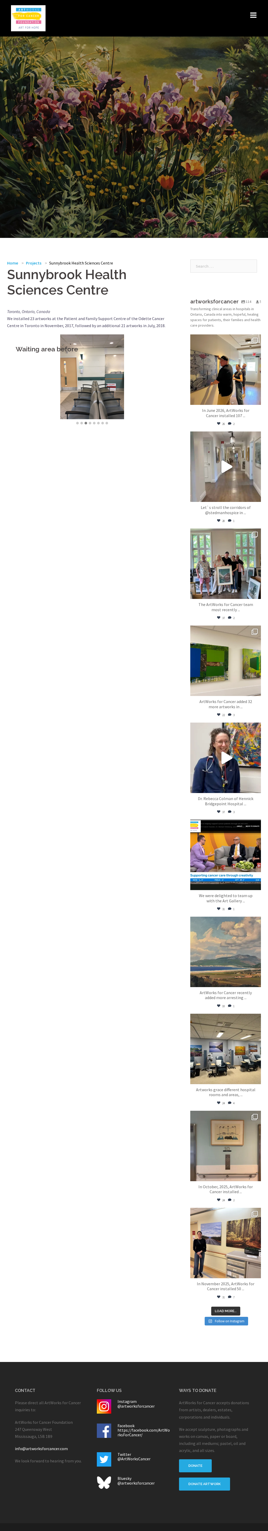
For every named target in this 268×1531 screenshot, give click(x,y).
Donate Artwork (204, 1484)
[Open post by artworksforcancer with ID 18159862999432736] (225, 855)
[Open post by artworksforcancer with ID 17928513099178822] (225, 1243)
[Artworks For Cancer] (28, 17)
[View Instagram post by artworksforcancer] (255, 398)
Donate (195, 1466)
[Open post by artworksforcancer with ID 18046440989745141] (225, 952)
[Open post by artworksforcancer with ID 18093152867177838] (225, 661)
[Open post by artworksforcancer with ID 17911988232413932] (225, 466)
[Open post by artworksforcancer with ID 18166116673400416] (225, 1146)
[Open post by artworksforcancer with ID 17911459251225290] (225, 564)
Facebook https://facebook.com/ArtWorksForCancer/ (144, 1430)
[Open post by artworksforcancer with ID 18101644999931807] (225, 1049)
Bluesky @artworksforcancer (136, 1481)
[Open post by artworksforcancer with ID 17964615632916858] (225, 758)
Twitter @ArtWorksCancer (134, 1457)
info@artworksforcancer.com (41, 1448)
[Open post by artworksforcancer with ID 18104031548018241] (225, 369)
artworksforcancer (225, 339)
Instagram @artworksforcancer (136, 1404)
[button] (77, 423)
